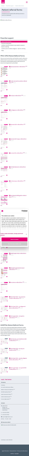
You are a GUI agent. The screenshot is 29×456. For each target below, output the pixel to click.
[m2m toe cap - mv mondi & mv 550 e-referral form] (4, 341)
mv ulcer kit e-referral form (16, 153)
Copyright (17, 453)
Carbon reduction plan (5, 396)
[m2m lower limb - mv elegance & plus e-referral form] (4, 309)
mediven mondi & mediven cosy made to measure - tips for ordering (13, 46)
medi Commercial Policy (6, 394)
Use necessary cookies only (14, 243)
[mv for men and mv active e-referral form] (4, 86)
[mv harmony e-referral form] (4, 186)
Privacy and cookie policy (22, 450)
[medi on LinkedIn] (22, 447)
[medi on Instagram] (10, 447)
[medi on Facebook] (7, 447)
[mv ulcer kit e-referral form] (4, 158)
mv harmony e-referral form (17, 181)
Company (3, 385)
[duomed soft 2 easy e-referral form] (4, 144)
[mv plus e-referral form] (4, 101)
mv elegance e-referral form (16, 110)
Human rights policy (5, 399)
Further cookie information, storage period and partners (12, 234)
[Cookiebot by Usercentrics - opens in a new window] (21, 211)
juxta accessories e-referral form (17, 66)
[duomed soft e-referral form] (4, 130)
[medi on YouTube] (13, 447)
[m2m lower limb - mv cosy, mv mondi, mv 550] (4, 351)
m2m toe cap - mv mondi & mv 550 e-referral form (17, 339)
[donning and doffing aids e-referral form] (4, 201)
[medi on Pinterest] (19, 447)
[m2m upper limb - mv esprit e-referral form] (4, 318)
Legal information (5, 450)
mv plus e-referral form (15, 95)
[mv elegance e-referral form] (4, 115)
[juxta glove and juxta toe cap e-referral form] (4, 273)
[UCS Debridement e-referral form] (4, 172)
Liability (12, 453)
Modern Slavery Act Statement (7, 389)
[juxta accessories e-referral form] (4, 72)
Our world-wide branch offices (7, 387)
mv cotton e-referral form (16, 282)
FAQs (2, 50)
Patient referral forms (6, 41)
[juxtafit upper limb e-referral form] (4, 259)
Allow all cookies (14, 239)
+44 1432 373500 (5, 412)
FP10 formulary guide (6, 43)
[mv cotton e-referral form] (4, 288)
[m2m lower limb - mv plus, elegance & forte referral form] (4, 360)
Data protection (13, 450)
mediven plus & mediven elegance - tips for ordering (13, 48)
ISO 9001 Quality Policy (5, 391)
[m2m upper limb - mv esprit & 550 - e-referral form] (4, 370)
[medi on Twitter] (16, 447)
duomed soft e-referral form (17, 124)
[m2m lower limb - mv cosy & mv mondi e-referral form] (4, 299)
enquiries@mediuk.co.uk (7, 416)
